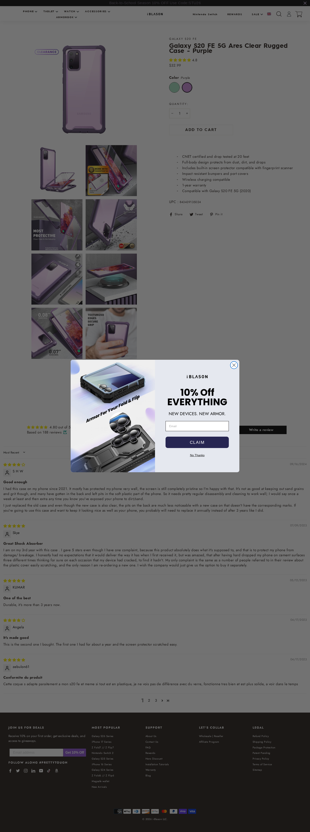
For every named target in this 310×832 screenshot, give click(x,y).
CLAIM (197, 442)
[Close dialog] (234, 365)
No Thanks (197, 455)
